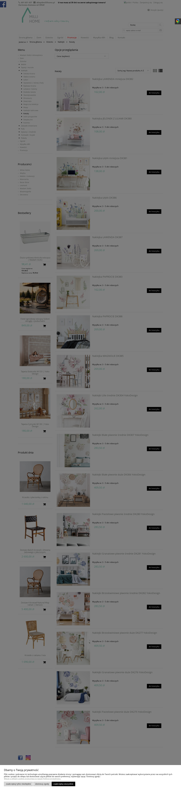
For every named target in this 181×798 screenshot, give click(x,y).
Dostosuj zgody (42, 784)
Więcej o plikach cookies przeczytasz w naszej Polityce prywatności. (32, 778)
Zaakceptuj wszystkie (63, 784)
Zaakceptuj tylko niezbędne (18, 784)
